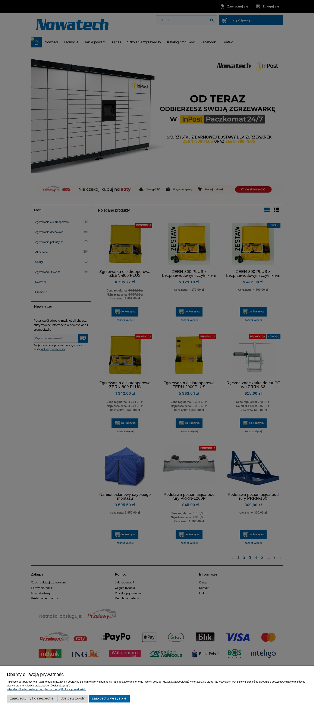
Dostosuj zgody (73, 698)
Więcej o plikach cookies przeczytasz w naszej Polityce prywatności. (46, 689)
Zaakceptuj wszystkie (109, 698)
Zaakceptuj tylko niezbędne (31, 698)
